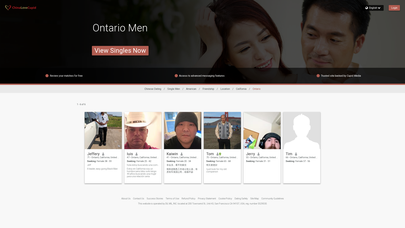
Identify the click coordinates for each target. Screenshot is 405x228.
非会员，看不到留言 (177, 165)
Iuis (130, 154)
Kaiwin (172, 154)
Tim (289, 154)
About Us (126, 198)
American (191, 88)
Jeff (89, 165)
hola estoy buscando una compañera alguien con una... (143, 165)
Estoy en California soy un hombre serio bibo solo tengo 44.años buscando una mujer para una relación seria (141, 173)
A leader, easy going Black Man (102, 169)
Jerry (250, 154)
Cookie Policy (225, 198)
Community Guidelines (272, 198)
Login (394, 7)
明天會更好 (211, 165)
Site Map (254, 198)
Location (225, 88)
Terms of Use (172, 198)
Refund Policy (188, 198)
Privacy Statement (207, 198)
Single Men (173, 88)
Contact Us (138, 198)
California (241, 88)
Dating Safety (241, 198)
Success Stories (155, 198)
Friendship (208, 88)
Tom (210, 154)
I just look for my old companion (216, 170)
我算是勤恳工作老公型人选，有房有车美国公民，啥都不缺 (182, 170)
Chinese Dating (152, 88)
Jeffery (93, 154)
